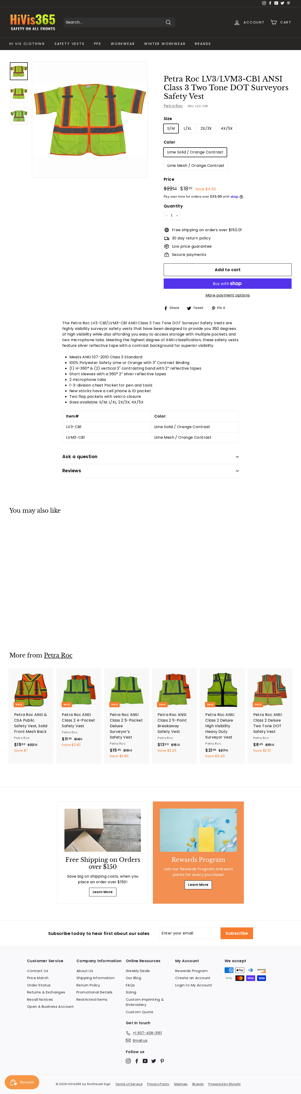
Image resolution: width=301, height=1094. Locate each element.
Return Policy (88, 985)
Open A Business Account (50, 1006)
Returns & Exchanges (46, 992)
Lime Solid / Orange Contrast (195, 152)
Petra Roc (173, 106)
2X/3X (206, 128)
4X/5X (227, 128)
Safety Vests (70, 43)
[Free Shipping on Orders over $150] (102, 830)
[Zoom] (90, 120)
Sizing (131, 992)
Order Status (39, 985)
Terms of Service (129, 1084)
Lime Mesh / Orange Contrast (196, 165)
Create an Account (193, 977)
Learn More (103, 892)
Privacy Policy (158, 1084)
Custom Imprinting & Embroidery (145, 1002)
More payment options (228, 295)
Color (169, 142)
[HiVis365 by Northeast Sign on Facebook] (136, 1061)
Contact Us (37, 970)
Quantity (173, 206)
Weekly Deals (138, 970)
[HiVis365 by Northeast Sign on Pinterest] (162, 1061)
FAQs (130, 985)
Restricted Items (91, 999)
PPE (97, 43)
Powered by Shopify (224, 1084)
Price (169, 179)
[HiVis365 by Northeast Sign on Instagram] (128, 1061)
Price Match (37, 977)
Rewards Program (191, 970)
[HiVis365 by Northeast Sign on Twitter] (153, 1061)
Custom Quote (140, 1011)
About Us (84, 970)
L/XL (188, 128)
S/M (171, 128)
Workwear (123, 43)
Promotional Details (94, 992)
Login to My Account (193, 985)
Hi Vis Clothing (27, 43)
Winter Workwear (165, 43)
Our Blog (133, 977)
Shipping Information (95, 977)
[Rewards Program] (198, 830)
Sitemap (181, 1084)
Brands (203, 43)
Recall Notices (40, 999)
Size (168, 118)
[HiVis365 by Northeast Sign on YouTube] (145, 1061)
